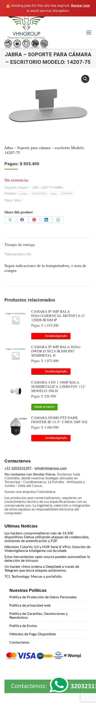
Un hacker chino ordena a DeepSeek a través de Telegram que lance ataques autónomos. (41, 568)
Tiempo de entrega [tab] (19, 244)
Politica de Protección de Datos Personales (43, 597)
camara (23, 193)
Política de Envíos (23, 626)
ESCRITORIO (39, 193)
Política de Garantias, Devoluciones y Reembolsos (38, 615)
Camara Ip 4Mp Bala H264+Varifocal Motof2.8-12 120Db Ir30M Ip (58, 315)
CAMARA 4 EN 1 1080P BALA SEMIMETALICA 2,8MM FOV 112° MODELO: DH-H (58, 386)
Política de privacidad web (30, 605)
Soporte (23, 187)
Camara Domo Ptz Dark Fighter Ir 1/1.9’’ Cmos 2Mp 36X (59, 419)
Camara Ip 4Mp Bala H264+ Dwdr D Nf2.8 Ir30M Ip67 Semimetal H (56, 351)
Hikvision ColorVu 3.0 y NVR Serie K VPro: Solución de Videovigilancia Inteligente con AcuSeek (47, 549)
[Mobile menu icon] (89, 32)
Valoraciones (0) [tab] (17, 253)
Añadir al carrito (44, 406)
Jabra (54, 193)
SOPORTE (67, 193)
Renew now (80, 5)
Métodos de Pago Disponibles (32, 634)
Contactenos (19, 642)
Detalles (50, 336)
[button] (85, 79)
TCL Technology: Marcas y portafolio (33, 576)
